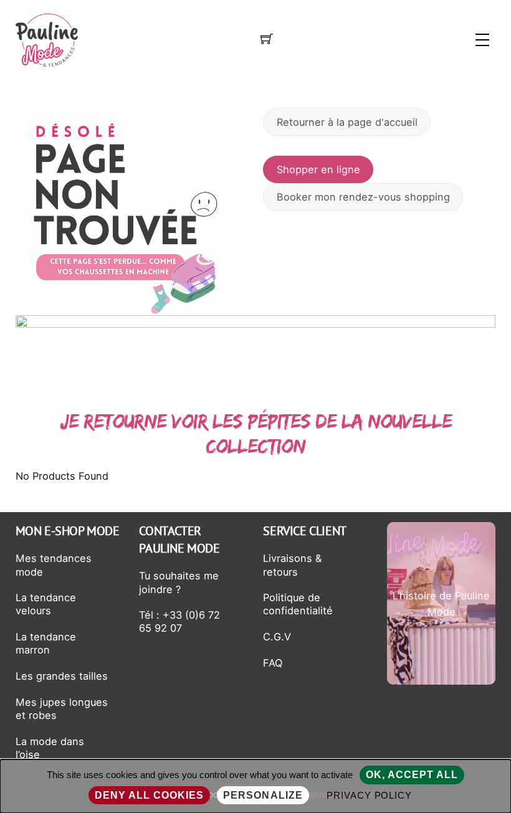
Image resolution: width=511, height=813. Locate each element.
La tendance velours (46, 604)
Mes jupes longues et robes (62, 708)
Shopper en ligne (318, 169)
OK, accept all (412, 774)
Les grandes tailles (62, 676)
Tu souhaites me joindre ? (179, 582)
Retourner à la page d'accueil (347, 122)
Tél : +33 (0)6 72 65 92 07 (179, 621)
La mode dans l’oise (50, 748)
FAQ (272, 663)
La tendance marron (46, 643)
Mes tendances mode (54, 565)
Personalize (262, 795)
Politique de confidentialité (298, 604)
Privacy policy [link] (370, 795)
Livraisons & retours (292, 565)
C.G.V (277, 636)
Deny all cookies (149, 795)
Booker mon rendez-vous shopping (363, 197)
